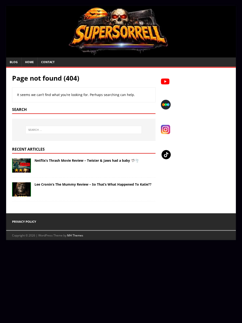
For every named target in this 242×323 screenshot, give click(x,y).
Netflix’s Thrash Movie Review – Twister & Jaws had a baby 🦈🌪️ (87, 160)
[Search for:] (83, 130)
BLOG (14, 62)
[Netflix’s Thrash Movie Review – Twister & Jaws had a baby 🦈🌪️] (21, 170)
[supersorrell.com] (121, 54)
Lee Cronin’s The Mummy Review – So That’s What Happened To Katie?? (93, 184)
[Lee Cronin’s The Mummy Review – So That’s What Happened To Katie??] (21, 194)
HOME (29, 62)
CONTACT (48, 62)
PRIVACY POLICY (24, 221)
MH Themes (75, 235)
